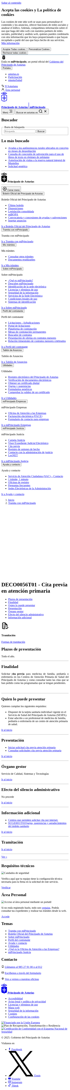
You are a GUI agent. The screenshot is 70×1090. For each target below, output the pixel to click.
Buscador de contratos (20, 334)
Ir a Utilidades (8, 398)
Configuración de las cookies (23, 1016)
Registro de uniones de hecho (24, 449)
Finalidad (13, 602)
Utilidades (13, 946)
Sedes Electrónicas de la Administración (29, 488)
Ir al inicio (6, 730)
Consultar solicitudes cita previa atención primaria (34, 750)
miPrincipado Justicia (19, 952)
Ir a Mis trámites (10, 265)
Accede (5, 916)
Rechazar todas (15, 53)
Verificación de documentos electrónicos (29, 380)
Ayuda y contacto (17, 943)
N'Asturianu (11, 86)
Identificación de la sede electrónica (27, 286)
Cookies (12, 1013)
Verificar (6, 887)
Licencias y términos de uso (23, 289)
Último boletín (16, 205)
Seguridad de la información (23, 292)
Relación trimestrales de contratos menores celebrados (37, 341)
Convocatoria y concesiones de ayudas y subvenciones (37, 217)
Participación (15, 77)
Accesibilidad (15, 998)
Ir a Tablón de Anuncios (14, 361)
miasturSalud (15, 80)
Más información (10, 43)
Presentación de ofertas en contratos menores (32, 338)
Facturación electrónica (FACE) (25, 416)
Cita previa (14, 446)
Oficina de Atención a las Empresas (27, 413)
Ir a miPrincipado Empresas (16, 425)
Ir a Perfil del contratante (14, 346)
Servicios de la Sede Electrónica (25, 295)
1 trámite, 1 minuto (18, 479)
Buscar (41, 131)
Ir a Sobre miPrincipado (14, 307)
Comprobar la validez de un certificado (29, 392)
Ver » (4, 856)
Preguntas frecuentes (19, 485)
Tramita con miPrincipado (22, 503)
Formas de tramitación (13, 641)
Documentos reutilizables (21, 259)
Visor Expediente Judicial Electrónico (28, 443)
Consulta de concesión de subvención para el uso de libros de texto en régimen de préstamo (36, 156)
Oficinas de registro (18, 482)
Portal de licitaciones (19, 325)
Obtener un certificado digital (23, 383)
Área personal (12, 90)
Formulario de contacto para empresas (28, 419)
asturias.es (13, 74)
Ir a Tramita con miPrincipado (17, 241)
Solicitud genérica (17, 166)
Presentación (15, 608)
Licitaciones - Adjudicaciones (24, 322)
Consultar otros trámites (20, 256)
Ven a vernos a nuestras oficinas (22, 979)
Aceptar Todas (14, 49)
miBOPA (13, 214)
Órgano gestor (15, 611)
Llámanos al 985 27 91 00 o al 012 (23, 966)
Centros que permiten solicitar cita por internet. (33, 820)
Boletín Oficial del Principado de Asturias (30, 933)
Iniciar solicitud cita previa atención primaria (32, 747)
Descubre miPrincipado (20, 283)
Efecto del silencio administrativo (26, 614)
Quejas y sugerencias (19, 386)
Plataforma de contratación (22, 328)
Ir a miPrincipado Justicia (14, 461)
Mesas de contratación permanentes (27, 331)
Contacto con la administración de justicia (30, 452)
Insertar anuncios (17, 220)
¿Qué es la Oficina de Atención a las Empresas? (33, 949)
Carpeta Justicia (16, 440)
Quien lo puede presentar (21, 605)
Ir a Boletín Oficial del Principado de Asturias (25, 226)
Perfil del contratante (19, 940)
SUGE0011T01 (16, 823)
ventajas (46, 907)
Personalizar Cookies (39, 49)
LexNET (13, 455)
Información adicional (20, 617)
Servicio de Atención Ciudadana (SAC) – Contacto (35, 476)
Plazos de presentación (20, 599)
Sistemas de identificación (22, 301)
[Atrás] (35, 573)
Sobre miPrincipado (18, 936)
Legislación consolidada (21, 211)
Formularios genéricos (20, 389)
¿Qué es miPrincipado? (20, 280)
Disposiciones (15, 208)
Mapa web (14, 1007)
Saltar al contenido (11, 2)
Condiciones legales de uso (22, 298)
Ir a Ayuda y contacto (12, 494)
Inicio (11, 500)
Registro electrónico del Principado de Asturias (33, 377)
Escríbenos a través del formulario (23, 973)
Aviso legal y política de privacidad (27, 1001)
